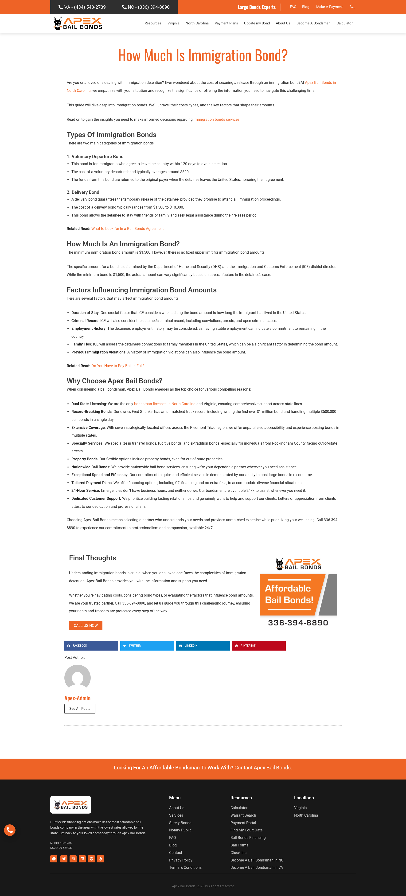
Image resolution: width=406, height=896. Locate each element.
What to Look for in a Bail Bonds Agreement (127, 228)
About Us (283, 23)
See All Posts (79, 708)
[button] (91, 646)
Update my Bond (257, 23)
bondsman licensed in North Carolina (164, 404)
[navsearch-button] (352, 7)
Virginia (174, 23)
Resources (153, 23)
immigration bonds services (216, 119)
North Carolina (197, 23)
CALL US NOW (86, 625)
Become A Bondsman (313, 23)
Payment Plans (226, 23)
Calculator (344, 23)
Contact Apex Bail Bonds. (263, 768)
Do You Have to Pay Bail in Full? (117, 366)
